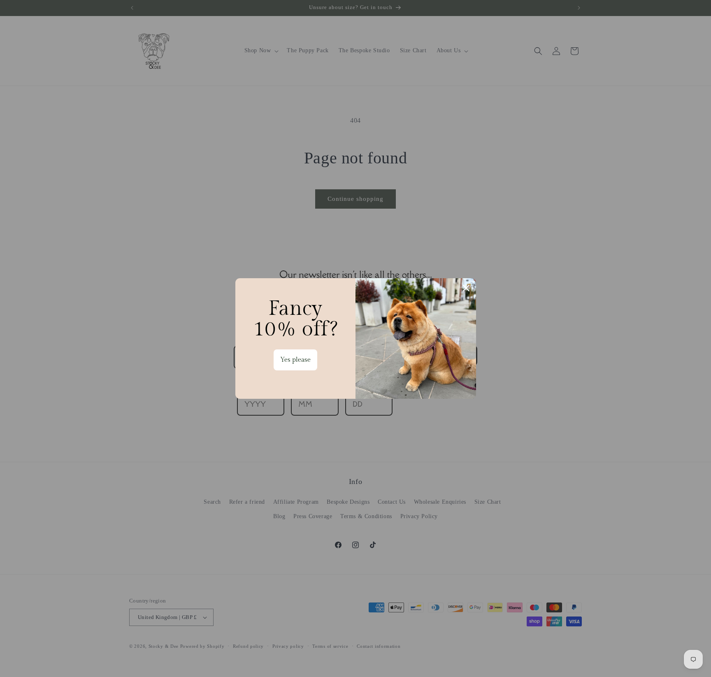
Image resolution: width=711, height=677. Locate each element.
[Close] (466, 288)
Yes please (295, 360)
